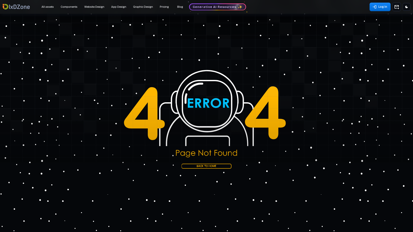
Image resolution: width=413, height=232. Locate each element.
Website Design (94, 7)
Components (69, 7)
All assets (48, 7)
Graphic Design (143, 7)
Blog (180, 7)
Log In (382, 7)
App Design (118, 7)
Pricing (164, 7)
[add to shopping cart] (396, 7)
